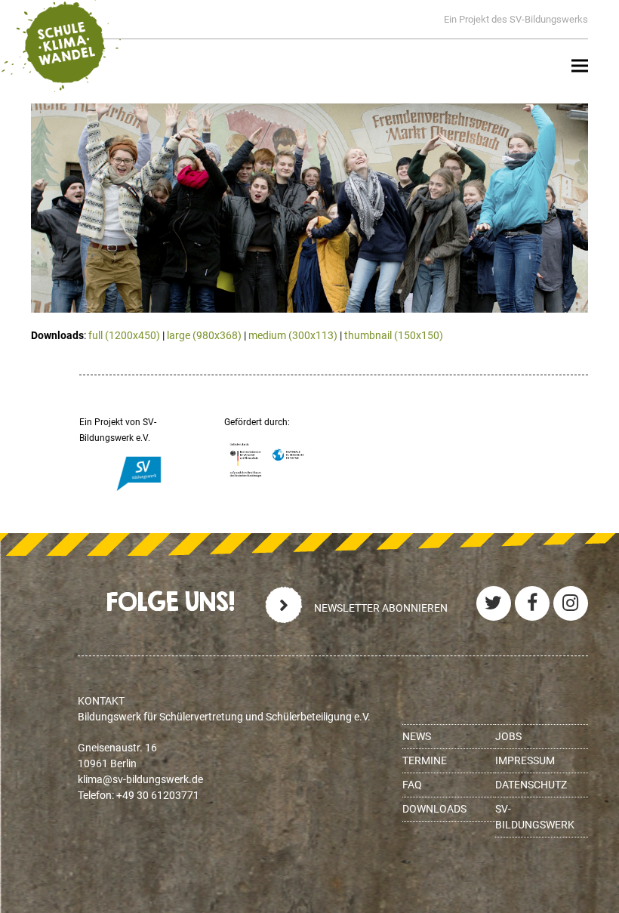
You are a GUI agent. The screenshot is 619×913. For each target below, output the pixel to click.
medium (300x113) (292, 335)
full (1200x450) (124, 335)
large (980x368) (204, 335)
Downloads (434, 809)
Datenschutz (531, 785)
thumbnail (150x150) (393, 335)
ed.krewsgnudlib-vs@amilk (140, 779)
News (416, 736)
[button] (579, 66)
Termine (424, 760)
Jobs (508, 736)
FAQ (412, 785)
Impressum (525, 760)
